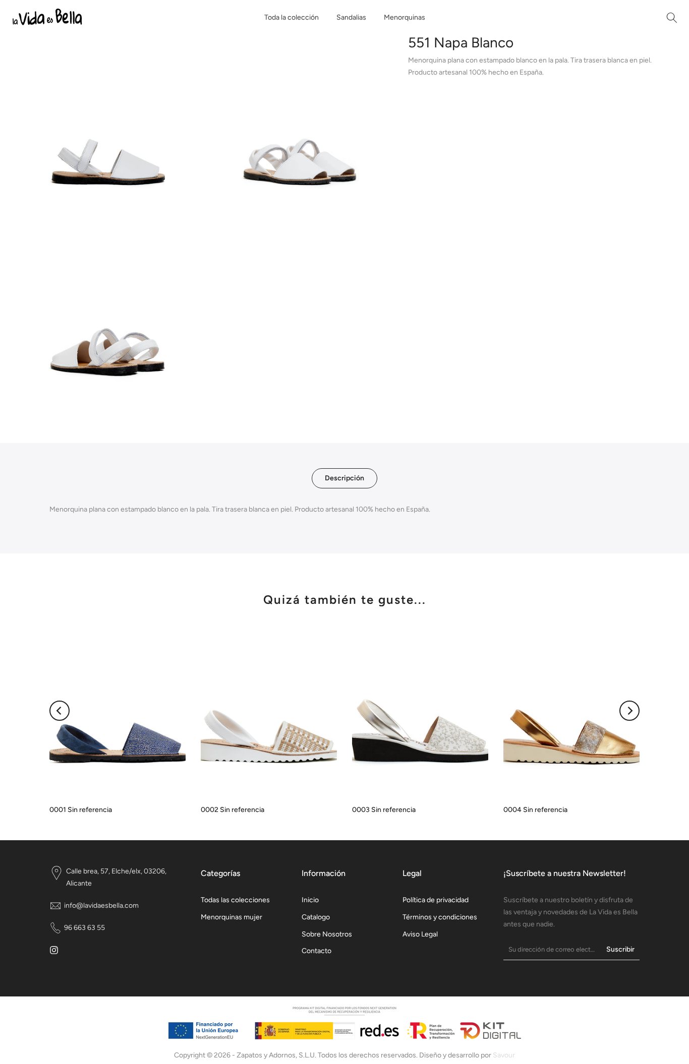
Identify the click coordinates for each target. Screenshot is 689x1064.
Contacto (316, 951)
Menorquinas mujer (231, 917)
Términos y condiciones (440, 917)
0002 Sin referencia (232, 809)
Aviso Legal (420, 934)
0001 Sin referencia (80, 809)
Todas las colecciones (235, 900)
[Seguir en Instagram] (54, 950)
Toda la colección (291, 17)
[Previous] (59, 711)
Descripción (344, 478)
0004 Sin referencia (535, 809)
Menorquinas (404, 17)
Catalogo (316, 917)
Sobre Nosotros (327, 934)
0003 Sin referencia (384, 809)
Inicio (310, 900)
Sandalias (351, 17)
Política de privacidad (436, 900)
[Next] (629, 711)
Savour (504, 1055)
